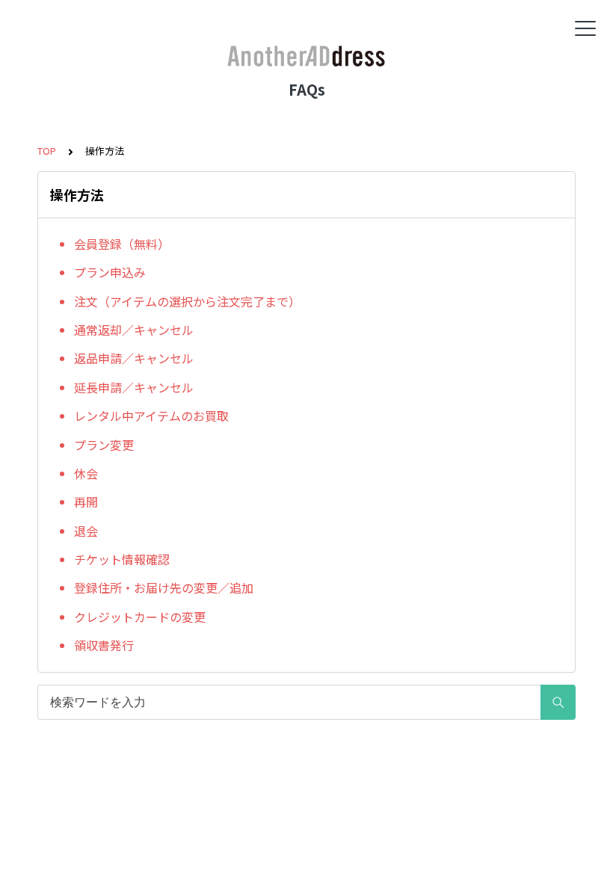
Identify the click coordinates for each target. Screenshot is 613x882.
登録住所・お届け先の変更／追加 (163, 587)
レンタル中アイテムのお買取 (151, 416)
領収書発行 (104, 645)
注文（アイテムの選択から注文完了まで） (187, 301)
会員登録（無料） (122, 244)
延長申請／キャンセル (134, 387)
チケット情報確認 (122, 559)
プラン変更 (104, 445)
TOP (46, 151)
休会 (86, 473)
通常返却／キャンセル (134, 330)
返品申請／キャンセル (134, 358)
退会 (86, 531)
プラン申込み (110, 272)
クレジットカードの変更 (140, 617)
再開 (86, 502)
